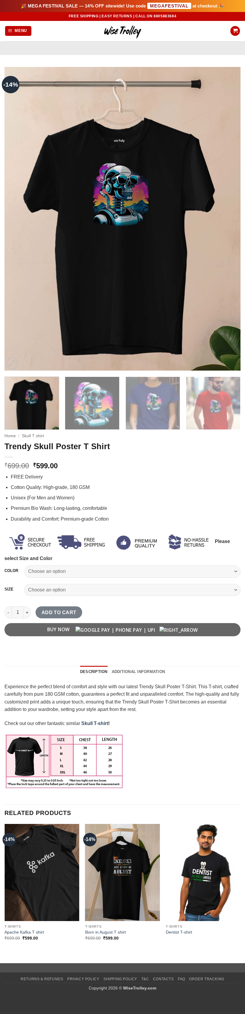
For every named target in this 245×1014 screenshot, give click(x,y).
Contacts (163, 979)
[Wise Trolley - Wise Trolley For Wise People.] (122, 31)
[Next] (228, 218)
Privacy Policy (83, 979)
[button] (18, 31)
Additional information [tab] (138, 671)
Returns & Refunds (42, 979)
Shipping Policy (120, 979)
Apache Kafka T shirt (24, 932)
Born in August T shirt (105, 932)
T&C (145, 979)
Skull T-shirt (94, 723)
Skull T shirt (33, 436)
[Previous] (16, 218)
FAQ (181, 979)
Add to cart (59, 612)
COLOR (11, 571)
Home (10, 436)
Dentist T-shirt (179, 932)
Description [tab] (94, 671)
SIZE (8, 589)
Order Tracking (206, 979)
